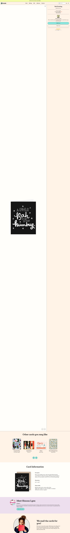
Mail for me (58, 23)
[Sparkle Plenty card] (29, 445)
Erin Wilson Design (17, 452)
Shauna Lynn (59, 8)
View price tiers (58, 12)
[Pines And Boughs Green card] (53, 444)
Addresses (38, 3)
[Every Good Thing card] (17, 444)
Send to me (58, 25)
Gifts (34, 3)
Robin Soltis (41, 452)
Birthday (30, 3)
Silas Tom (28, 452)
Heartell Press (53, 452)
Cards (26, 3)
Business (43, 3)
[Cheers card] (41, 445)
